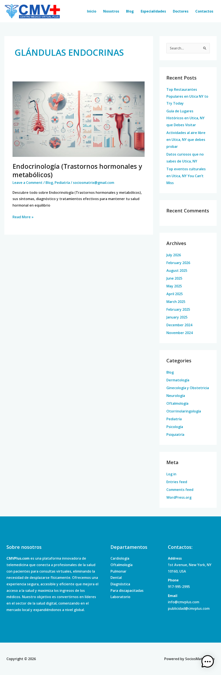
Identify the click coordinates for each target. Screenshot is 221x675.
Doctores (180, 11)
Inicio (91, 11)
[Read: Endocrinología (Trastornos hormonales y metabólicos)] (79, 118)
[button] (208, 662)
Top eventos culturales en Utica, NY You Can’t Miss (186, 176)
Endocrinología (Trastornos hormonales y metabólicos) (77, 170)
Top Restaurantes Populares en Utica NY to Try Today (187, 96)
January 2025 (177, 317)
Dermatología (177, 380)
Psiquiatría (175, 434)
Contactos (204, 11)
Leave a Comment (28, 182)
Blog (130, 11)
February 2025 (178, 309)
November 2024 (179, 332)
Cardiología (119, 558)
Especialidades (153, 11)
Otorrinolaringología (183, 411)
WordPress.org (178, 497)
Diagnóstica (120, 584)
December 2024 (179, 325)
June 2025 (174, 278)
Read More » (23, 216)
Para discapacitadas (127, 590)
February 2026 (178, 262)
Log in (171, 474)
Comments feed (179, 489)
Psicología (174, 426)
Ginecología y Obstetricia (187, 387)
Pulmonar (118, 571)
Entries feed (176, 481)
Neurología (175, 395)
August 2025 (176, 270)
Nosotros (111, 11)
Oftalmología (177, 403)
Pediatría (62, 182)
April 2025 (174, 293)
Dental (116, 577)
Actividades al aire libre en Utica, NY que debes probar (185, 139)
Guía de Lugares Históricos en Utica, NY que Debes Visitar (185, 118)
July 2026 (173, 255)
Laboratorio (120, 596)
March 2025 (175, 301)
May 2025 (174, 286)
